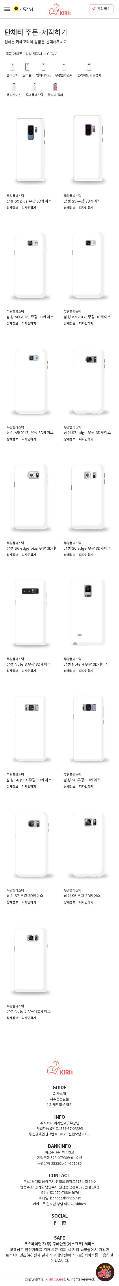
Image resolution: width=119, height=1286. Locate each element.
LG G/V (51, 53)
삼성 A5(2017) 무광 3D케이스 (30, 432)
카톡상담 (26, 9)
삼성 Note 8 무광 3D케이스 (29, 664)
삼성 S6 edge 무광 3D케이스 (87, 548)
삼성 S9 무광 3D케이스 (82, 201)
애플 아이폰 (13, 53)
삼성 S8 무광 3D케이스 (82, 780)
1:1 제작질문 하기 (59, 1104)
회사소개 (59, 1093)
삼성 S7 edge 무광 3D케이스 (87, 432)
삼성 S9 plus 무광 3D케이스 (29, 201)
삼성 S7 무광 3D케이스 (25, 895)
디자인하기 (29, 208)
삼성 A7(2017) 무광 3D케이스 (87, 316)
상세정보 (12, 208)
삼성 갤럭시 (33, 53)
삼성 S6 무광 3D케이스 (82, 895)
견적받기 (104, 8)
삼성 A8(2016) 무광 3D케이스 (30, 316)
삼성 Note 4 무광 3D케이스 (86, 664)
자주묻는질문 (59, 1098)
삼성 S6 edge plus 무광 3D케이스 (34, 548)
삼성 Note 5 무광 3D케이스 (29, 1011)
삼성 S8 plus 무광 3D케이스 (29, 780)
